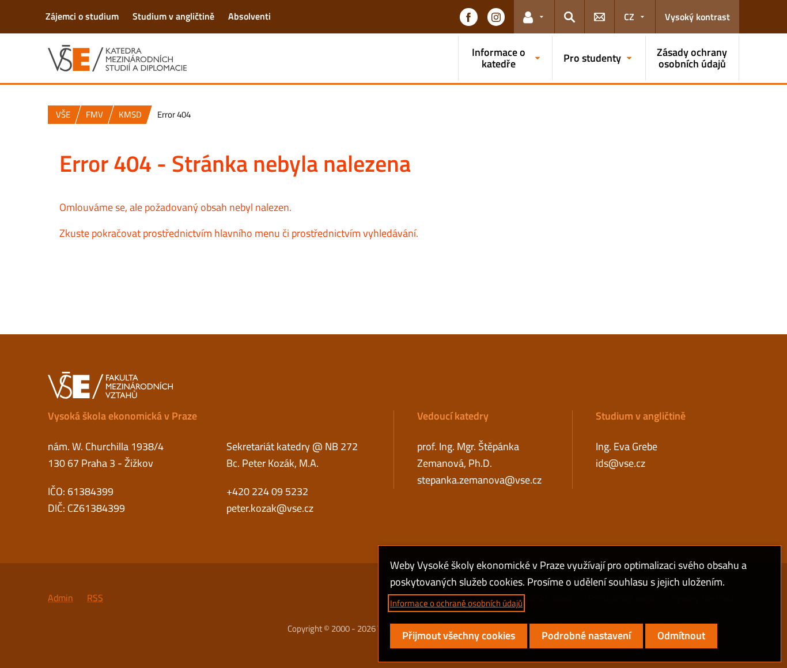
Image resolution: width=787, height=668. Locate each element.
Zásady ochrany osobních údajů (692, 57)
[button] (468, 16)
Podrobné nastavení (586, 635)
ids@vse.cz (620, 463)
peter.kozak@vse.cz (269, 508)
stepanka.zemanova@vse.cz (479, 480)
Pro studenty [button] (592, 58)
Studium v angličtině (173, 16)
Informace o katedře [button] (498, 57)
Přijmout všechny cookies (458, 635)
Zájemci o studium (82, 16)
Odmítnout (681, 635)
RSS (95, 598)
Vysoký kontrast (697, 17)
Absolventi (249, 16)
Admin (60, 598)
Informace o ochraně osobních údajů (456, 603)
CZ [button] (629, 17)
